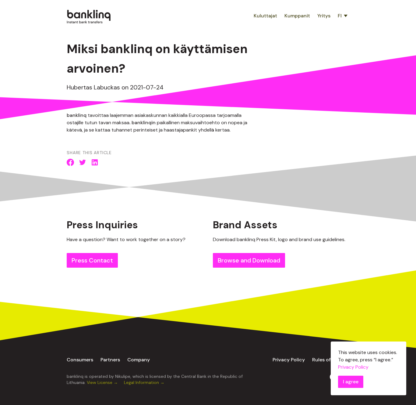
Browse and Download (249, 260)
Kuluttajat (265, 16)
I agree (350, 381)
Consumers (80, 359)
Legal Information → (144, 382)
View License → (103, 382)
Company (138, 359)
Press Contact (92, 260)
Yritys (323, 16)
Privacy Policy (289, 359)
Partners (110, 359)
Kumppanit (297, 16)
